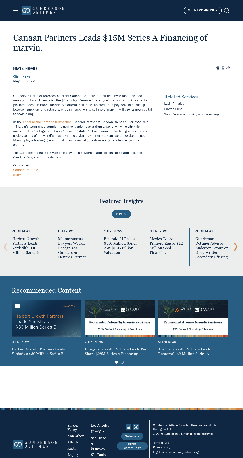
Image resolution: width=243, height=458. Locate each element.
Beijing (73, 455)
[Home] (42, 10)
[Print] (217, 68)
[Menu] (15, 10)
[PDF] (223, 68)
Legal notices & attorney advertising (176, 452)
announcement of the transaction (47, 122)
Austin (72, 448)
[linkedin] (128, 427)
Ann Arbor (76, 436)
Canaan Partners (25, 170)
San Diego (98, 438)
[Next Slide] (234, 247)
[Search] (226, 10)
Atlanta (73, 442)
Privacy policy (161, 447)
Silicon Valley (73, 427)
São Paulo (98, 455)
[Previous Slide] (4, 247)
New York (98, 432)
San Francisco (98, 446)
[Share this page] (228, 68)
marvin (18, 174)
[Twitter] (136, 427)
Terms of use (161, 443)
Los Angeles (100, 425)
